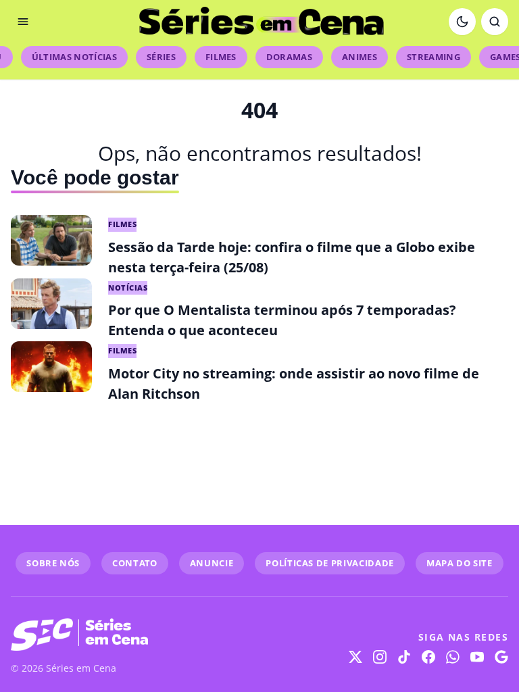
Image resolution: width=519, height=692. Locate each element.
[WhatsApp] (453, 657)
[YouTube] (477, 657)
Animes (359, 57)
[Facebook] (428, 657)
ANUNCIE (212, 563)
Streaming (433, 57)
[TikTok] (404, 657)
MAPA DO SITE (459, 563)
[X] (355, 657)
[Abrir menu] (23, 21)
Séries (161, 57)
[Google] (501, 657)
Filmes (221, 57)
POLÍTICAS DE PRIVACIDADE (330, 563)
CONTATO (134, 563)
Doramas (289, 57)
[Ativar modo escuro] (462, 21)
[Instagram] (380, 657)
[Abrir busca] (494, 21)
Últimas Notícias (74, 57)
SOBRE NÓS (53, 563)
